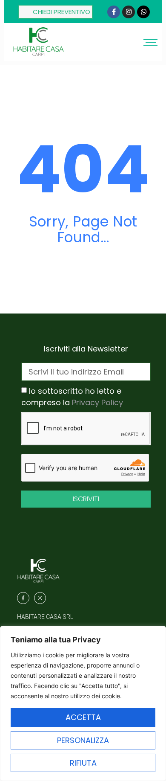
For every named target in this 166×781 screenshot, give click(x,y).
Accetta (83, 717)
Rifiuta (83, 763)
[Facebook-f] (113, 12)
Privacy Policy (97, 402)
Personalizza (83, 740)
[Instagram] (128, 12)
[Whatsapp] (143, 12)
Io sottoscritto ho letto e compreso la (72, 397)
